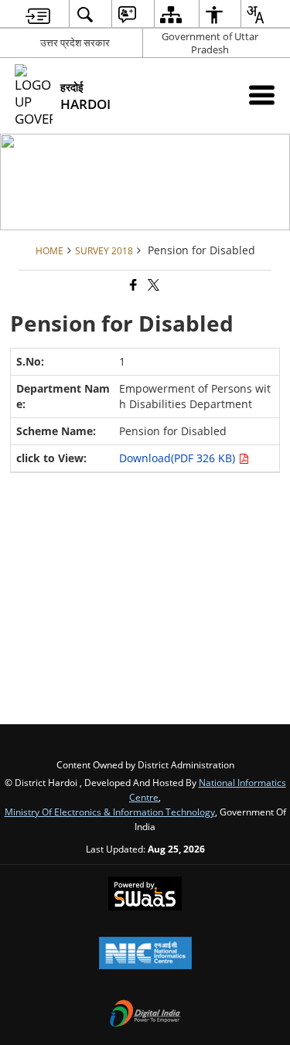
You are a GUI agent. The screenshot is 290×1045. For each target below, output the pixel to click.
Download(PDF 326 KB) (178, 458)
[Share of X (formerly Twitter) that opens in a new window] (152, 285)
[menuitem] (38, 14)
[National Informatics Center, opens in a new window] (145, 954)
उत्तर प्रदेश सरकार (75, 42)
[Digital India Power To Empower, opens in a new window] (145, 1015)
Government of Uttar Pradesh (210, 42)
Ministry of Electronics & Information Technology (110, 811)
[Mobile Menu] (261, 94)
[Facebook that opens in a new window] (132, 285)
